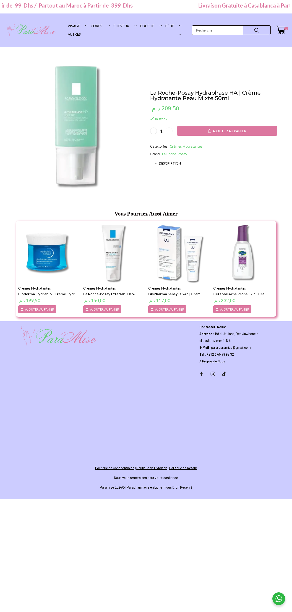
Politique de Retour (183, 468)
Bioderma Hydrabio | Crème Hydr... (48, 294)
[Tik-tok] (224, 374)
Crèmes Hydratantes (186, 146)
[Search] (256, 30)
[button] (282, 30)
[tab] (213, 163)
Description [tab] (170, 163)
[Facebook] (201, 374)
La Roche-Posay (174, 154)
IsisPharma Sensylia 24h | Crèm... (175, 294)
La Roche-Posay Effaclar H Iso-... (110, 294)
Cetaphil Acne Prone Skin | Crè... (240, 294)
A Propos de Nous (212, 361)
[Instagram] (213, 374)
